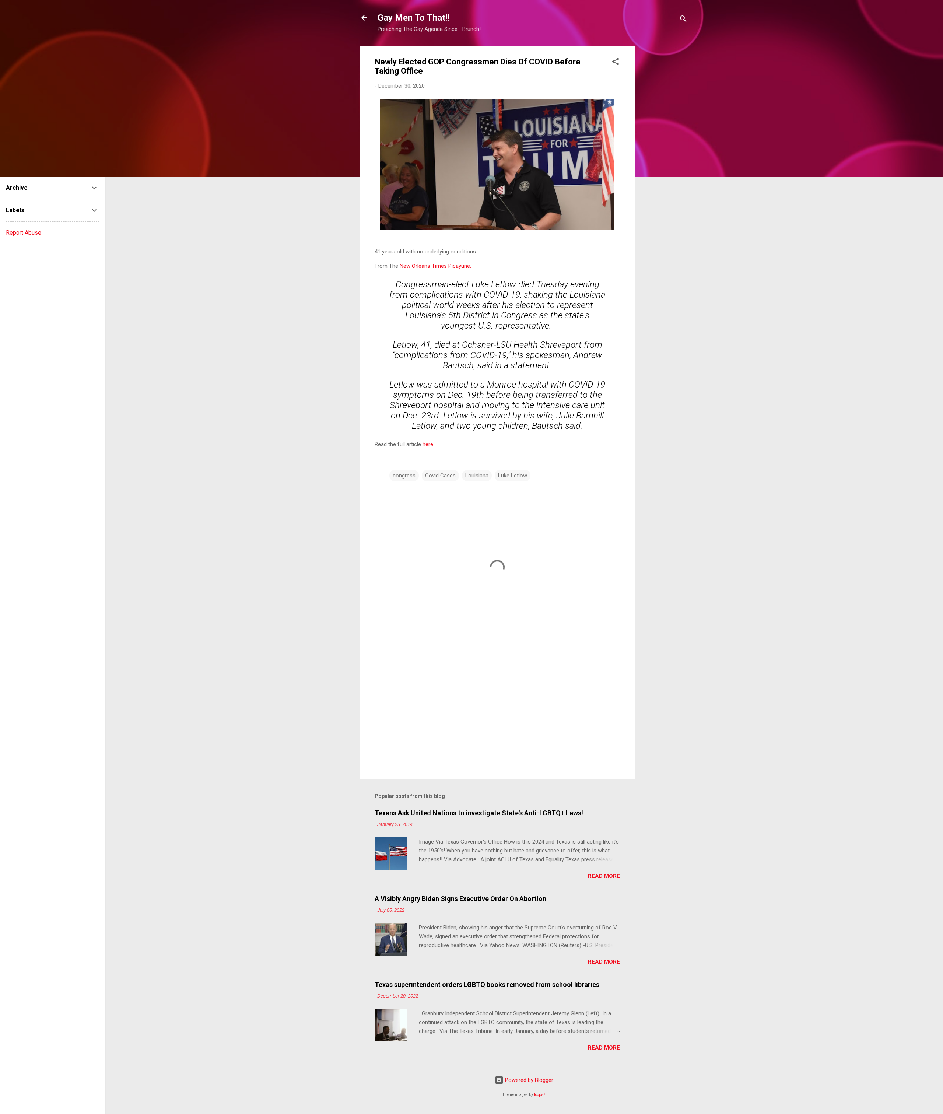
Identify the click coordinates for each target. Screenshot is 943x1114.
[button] (615, 63)
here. (428, 444)
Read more (604, 876)
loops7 (540, 1094)
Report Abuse (23, 232)
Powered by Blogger (528, 1080)
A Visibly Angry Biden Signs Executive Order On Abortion (460, 899)
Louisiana (476, 475)
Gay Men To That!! (414, 18)
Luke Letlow (512, 475)
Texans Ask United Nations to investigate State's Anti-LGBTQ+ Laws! (479, 813)
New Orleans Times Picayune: (435, 266)
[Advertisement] (664, 156)
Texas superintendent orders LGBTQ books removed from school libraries (487, 984)
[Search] (683, 20)
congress (404, 475)
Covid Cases (440, 475)
